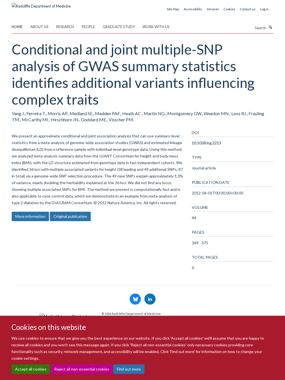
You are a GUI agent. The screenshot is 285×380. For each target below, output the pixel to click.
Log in (264, 9)
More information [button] (30, 216)
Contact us (247, 9)
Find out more (129, 369)
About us (39, 26)
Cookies (229, 9)
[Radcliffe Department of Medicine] (41, 4)
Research (65, 26)
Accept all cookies (30, 369)
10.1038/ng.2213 (206, 142)
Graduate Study (119, 26)
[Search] (270, 27)
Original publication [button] (70, 216)
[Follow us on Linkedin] (150, 299)
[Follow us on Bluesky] (136, 299)
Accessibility (193, 9)
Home (17, 26)
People (88, 26)
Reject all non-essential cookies (81, 369)
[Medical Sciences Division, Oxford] (52, 315)
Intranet (213, 9)
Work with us (155, 26)
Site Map (173, 9)
